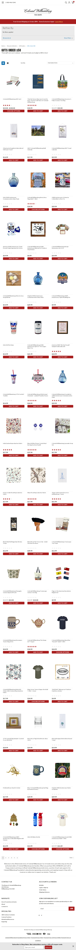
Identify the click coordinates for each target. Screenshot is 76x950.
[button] (38, 38)
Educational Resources (7, 919)
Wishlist (41, 885)
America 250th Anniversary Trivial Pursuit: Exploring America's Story (13, 247)
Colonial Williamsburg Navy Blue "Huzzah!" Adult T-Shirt (61, 640)
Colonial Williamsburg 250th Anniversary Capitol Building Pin (61, 296)
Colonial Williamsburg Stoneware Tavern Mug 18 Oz (12, 640)
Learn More (59, 21)
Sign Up (46, 887)
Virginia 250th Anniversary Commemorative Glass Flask (35, 296)
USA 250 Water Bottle (33, 837)
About (3, 904)
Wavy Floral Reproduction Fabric (36, 492)
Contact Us (4, 906)
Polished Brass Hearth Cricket (11, 788)
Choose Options (13, 111)
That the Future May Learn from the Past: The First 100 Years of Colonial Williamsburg (37, 100)
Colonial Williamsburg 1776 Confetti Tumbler (13, 394)
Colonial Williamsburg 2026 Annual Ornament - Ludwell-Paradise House (37, 394)
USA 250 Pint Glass (8, 345)
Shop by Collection (12, 46)
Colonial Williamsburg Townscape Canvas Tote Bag (37, 591)
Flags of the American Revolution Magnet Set (61, 591)
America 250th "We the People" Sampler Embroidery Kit (61, 345)
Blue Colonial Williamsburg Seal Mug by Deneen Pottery (37, 788)
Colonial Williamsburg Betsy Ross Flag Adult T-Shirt (37, 198)
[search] (65, 2)
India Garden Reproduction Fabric (12, 443)
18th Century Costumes (8, 915)
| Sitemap (49, 929)
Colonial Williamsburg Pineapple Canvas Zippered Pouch (12, 591)
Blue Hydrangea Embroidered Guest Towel (62, 739)
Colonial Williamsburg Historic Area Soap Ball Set (13, 296)
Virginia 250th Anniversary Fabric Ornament (61, 788)
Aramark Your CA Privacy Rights (52, 937)
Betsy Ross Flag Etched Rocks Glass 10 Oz (37, 739)
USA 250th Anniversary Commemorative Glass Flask (11, 198)
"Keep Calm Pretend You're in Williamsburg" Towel (60, 493)
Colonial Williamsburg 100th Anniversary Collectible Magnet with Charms (13, 838)
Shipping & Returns (44, 892)
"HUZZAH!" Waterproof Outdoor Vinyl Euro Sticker (61, 690)
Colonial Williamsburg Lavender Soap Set (62, 444)
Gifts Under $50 (31, 46)
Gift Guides (22, 46)
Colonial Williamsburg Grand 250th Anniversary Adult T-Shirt (62, 837)
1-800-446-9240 (10, 2)
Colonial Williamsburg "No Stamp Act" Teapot (36, 640)
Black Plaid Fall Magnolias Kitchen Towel (12, 542)
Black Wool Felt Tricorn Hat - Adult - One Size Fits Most (37, 542)
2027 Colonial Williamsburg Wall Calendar (36, 148)
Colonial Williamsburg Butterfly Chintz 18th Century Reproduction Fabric (13, 691)
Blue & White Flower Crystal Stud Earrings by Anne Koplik (36, 444)
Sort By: (23, 63)
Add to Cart (38, 111)
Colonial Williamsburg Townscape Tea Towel (61, 542)
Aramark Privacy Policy (37, 937)
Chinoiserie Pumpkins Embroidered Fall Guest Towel (13, 148)
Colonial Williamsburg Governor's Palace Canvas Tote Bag (61, 99)
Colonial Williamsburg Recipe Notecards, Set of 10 (60, 247)
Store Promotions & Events (9, 902)
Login (40, 887)
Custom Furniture (6, 917)
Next (71, 857)
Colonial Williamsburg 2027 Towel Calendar (61, 148)
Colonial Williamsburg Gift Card (12, 99)
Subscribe (48, 947)
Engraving (4, 921)
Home (3, 46)
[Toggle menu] (2, 3)
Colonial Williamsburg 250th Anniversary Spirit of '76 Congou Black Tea (36, 346)
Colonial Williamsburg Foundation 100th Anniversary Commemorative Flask (62, 395)
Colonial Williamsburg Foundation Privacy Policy (18, 937)
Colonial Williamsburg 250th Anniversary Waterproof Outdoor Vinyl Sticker (37, 248)
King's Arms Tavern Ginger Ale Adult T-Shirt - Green (37, 690)
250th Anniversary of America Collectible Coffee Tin (60, 198)
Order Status (42, 890)
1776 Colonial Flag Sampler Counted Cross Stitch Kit (13, 739)
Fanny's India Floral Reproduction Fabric (12, 493)
